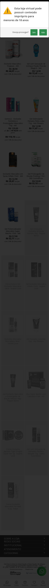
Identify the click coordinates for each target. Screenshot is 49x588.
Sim (34, 32)
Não (43, 32)
